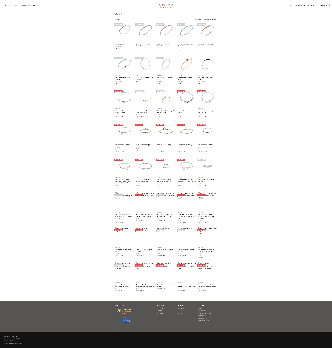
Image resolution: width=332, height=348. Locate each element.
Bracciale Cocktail (120, 44)
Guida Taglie (202, 311)
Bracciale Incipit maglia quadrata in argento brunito (144, 145)
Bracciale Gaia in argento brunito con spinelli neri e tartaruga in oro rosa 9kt (143, 181)
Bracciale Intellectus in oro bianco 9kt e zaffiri (123, 111)
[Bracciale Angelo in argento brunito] (145, 236)
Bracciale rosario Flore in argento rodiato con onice (164, 215)
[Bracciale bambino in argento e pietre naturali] (166, 97)
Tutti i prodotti (182, 308)
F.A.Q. (200, 308)
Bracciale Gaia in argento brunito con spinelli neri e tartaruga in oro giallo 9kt (164, 181)
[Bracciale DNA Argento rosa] (145, 64)
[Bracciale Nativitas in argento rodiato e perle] (207, 97)
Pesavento (118, 46)
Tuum (117, 115)
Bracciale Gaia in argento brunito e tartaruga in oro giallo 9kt (206, 216)
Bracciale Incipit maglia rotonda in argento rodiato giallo (186, 146)
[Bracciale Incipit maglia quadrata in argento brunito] (145, 131)
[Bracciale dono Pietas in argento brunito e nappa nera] (145, 271)
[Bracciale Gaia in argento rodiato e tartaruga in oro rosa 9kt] (187, 166)
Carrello (322, 5)
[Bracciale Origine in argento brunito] (166, 271)
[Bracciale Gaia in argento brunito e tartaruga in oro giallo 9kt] (207, 201)
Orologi (14, 5)
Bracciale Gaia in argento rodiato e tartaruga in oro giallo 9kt (123, 146)
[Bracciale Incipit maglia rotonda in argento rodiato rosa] (166, 131)
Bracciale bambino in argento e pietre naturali (165, 111)
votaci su (125, 321)
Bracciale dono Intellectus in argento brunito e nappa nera (207, 285)
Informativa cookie (203, 318)
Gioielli (5, 5)
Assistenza (160, 313)
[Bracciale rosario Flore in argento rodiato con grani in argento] (124, 201)
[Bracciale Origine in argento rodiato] (166, 236)
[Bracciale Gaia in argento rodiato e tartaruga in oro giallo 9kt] (124, 131)
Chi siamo (31, 5)
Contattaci (160, 311)
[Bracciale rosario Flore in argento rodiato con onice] (166, 201)
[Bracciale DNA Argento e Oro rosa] (166, 64)
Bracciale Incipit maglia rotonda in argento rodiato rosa (165, 146)
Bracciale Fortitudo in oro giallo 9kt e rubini (143, 111)
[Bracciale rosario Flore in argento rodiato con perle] (145, 201)
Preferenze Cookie (203, 320)
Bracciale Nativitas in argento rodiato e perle (207, 111)
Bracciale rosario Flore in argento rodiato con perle (143, 215)
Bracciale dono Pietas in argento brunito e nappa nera (145, 285)
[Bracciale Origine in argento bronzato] (187, 236)
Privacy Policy (202, 316)
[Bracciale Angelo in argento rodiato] (207, 166)
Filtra (118, 19)
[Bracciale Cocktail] (124, 31)
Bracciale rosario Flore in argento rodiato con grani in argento (123, 216)
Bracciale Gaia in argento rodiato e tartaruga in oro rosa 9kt (187, 181)
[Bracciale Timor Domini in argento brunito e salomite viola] (207, 236)
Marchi (23, 5)
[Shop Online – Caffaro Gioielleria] (166, 5)
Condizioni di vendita (204, 313)
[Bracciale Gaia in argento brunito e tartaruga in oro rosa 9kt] (187, 201)
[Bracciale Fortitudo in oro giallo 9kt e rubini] (145, 97)
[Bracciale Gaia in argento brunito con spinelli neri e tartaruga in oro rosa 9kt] (145, 166)
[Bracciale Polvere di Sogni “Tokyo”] (145, 31)
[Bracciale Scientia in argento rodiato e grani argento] (124, 271)
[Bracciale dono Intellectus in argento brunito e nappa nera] (207, 271)
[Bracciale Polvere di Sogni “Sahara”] (166, 31)
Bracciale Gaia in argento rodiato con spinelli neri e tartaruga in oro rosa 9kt (206, 146)
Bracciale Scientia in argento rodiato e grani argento (123, 285)
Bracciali (117, 42)
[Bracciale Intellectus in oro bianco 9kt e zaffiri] (124, 97)
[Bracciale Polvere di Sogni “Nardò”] (207, 31)
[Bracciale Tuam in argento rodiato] (124, 236)
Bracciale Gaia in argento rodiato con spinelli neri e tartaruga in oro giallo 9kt (123, 181)
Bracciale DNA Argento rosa (144, 77)
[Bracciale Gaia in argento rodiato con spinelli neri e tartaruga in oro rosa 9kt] (207, 131)
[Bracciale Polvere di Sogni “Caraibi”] (187, 31)
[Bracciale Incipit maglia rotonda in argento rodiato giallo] (187, 131)
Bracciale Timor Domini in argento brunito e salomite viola (206, 251)
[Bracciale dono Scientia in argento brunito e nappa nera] (187, 271)
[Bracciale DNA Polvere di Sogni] (187, 64)
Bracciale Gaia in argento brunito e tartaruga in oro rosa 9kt (187, 216)
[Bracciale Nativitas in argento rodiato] (187, 97)
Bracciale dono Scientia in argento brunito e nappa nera (186, 285)
